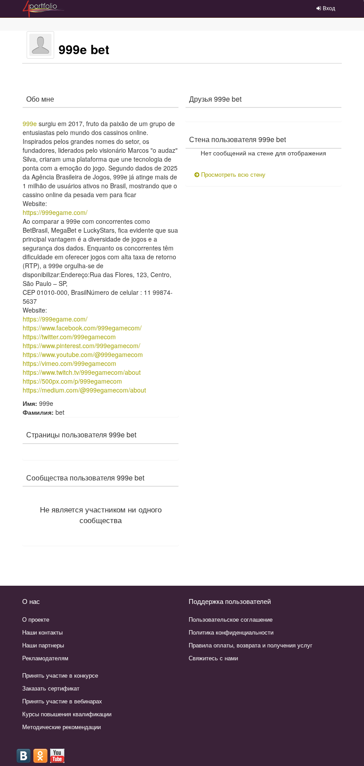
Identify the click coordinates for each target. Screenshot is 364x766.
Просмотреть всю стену (232, 174)
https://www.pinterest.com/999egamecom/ (81, 345)
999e (30, 123)
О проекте (35, 619)
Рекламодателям (45, 658)
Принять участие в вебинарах (62, 701)
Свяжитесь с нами (213, 658)
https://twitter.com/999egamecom (69, 336)
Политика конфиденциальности (231, 632)
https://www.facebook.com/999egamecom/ (82, 327)
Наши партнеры (43, 645)
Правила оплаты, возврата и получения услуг (251, 645)
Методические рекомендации (61, 726)
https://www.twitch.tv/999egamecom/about (82, 372)
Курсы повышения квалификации (66, 714)
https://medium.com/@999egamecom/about (84, 389)
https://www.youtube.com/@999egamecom (83, 354)
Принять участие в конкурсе (60, 675)
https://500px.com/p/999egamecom (72, 381)
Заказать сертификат (50, 688)
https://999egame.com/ (55, 212)
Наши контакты (42, 632)
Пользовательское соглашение (231, 619)
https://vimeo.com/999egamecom (69, 363)
